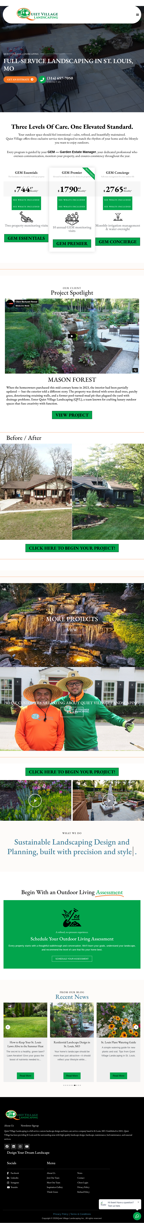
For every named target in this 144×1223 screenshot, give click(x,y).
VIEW (72, 629)
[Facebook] (7, 1146)
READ (72, 712)
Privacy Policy (60, 1214)
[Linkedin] (13, 1146)
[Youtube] (27, 1146)
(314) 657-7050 (60, 78)
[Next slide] (136, 1027)
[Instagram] (20, 1146)
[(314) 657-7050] (42, 79)
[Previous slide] (8, 1027)
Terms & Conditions (80, 1214)
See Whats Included (26, 200)
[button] (137, 14)
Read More (42, 1075)
